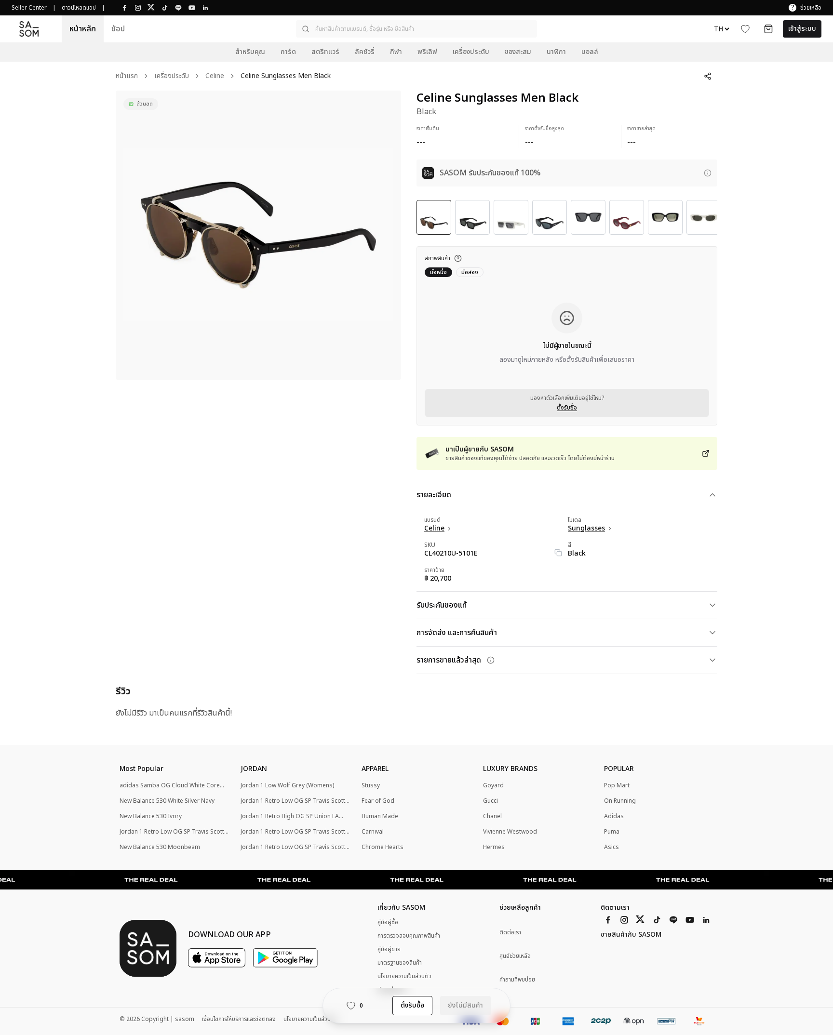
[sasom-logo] (29, 28)
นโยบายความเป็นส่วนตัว (404, 976)
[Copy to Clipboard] (558, 553)
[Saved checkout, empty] (768, 29)
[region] (258, 235)
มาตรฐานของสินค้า (399, 963)
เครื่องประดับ (171, 76)
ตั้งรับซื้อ (567, 407)
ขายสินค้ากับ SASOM (631, 935)
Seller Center (29, 8)
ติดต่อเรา (510, 933)
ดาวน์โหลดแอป (79, 8)
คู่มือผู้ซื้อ (387, 922)
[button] (416, 29)
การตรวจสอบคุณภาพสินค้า (408, 936)
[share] (707, 76)
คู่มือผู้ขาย (389, 949)
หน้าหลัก (82, 29)
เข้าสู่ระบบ (802, 29)
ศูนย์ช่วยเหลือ (515, 956)
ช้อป (118, 29)
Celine (214, 76)
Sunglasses (586, 528)
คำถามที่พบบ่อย (517, 980)
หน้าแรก (127, 76)
